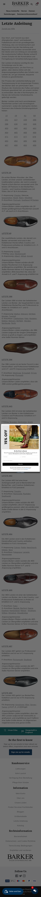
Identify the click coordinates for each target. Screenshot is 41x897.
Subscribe (20, 464)
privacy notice (27, 468)
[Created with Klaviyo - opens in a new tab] (20, 472)
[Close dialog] (38, 425)
